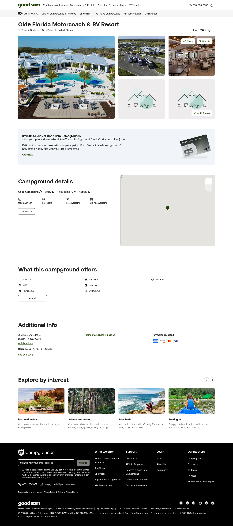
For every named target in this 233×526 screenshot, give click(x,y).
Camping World (195, 458)
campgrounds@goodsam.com (59, 484)
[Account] (212, 5)
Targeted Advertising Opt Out (108, 509)
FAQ (159, 458)
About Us (161, 464)
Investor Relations (131, 509)
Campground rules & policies (100, 335)
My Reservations (132, 13)
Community (162, 470)
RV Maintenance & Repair (201, 481)
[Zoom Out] (208, 188)
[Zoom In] (208, 181)
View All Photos (202, 113)
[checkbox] (19, 470)
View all (32, 298)
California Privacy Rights (68, 492)
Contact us (26, 211)
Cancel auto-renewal (136, 485)
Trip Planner (101, 468)
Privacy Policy (49, 492)
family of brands (66, 475)
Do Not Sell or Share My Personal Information (74, 509)
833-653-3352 (25, 354)
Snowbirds (85, 13)
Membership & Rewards (55, 5)
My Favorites (151, 13)
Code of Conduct (181, 509)
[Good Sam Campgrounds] (36, 452)
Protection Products (108, 5)
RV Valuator (135, 5)
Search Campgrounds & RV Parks (59, 13)
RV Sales (192, 470)
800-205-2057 (29, 484)
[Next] (212, 379)
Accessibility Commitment (160, 509)
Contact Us (131, 458)
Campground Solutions (137, 479)
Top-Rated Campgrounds (107, 13)
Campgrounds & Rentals (82, 5)
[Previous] (206, 379)
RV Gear (192, 475)
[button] (27, 154)
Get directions (25, 343)
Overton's (193, 464)
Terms (144, 509)
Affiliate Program (134, 464)
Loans (123, 5)
